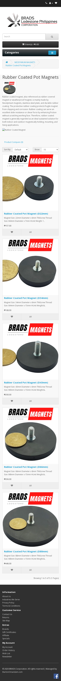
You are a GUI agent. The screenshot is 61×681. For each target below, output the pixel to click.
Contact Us (7, 614)
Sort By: (7, 149)
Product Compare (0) (13, 142)
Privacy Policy (8, 602)
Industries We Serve (11, 599)
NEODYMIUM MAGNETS (25, 62)
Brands (5, 629)
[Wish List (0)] (56, 3)
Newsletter (7, 656)
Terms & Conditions (11, 605)
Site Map (6, 620)
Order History (8, 650)
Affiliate (5, 635)
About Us (6, 596)
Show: (37, 149)
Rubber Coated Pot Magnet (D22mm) (26, 213)
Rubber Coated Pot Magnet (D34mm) (26, 297)
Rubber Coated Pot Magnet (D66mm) (26, 466)
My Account (7, 647)
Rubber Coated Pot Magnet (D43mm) (26, 382)
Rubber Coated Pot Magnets (18, 65)
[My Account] (51, 3)
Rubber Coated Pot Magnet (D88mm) (26, 551)
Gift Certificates (9, 632)
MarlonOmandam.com (12, 672)
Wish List (6, 653)
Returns (5, 617)
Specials (6, 638)
